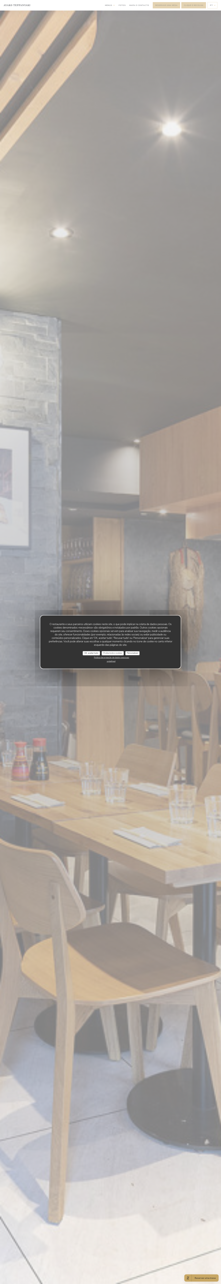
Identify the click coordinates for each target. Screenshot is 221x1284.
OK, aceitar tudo (91, 653)
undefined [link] (111, 661)
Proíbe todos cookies (112, 653)
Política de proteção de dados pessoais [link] (111, 657)
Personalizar (132, 653)
